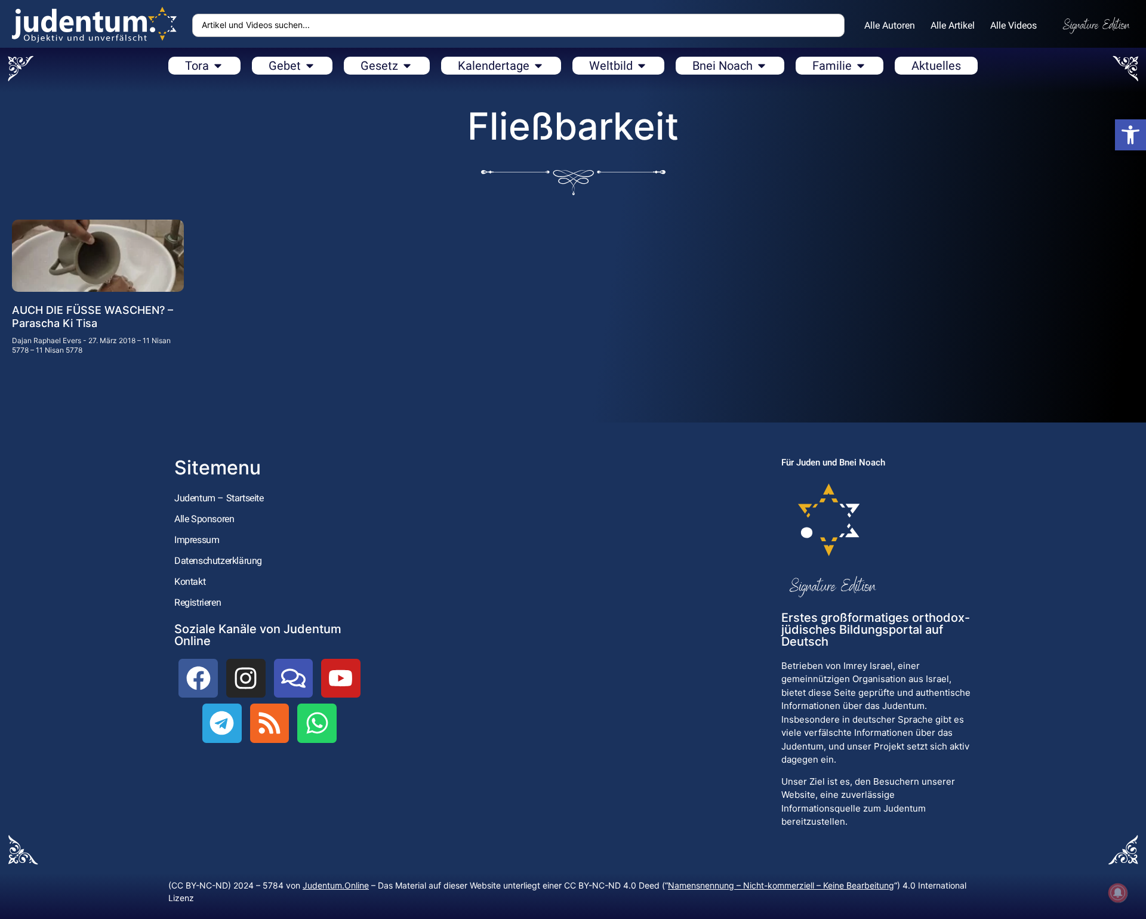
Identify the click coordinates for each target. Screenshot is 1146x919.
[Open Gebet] (310, 66)
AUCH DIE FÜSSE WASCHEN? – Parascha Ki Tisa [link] (92, 316)
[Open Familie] (861, 66)
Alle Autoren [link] (889, 25)
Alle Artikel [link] (953, 25)
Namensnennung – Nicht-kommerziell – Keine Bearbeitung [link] (781, 885)
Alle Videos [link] (1013, 25)
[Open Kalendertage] (538, 66)
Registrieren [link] (197, 602)
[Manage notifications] (1117, 892)
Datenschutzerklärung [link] (218, 560)
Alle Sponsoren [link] (204, 519)
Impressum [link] (196, 539)
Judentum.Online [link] (336, 885)
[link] (1130, 134)
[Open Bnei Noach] (762, 66)
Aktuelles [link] (936, 65)
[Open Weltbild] (642, 66)
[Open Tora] (218, 66)
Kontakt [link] (189, 581)
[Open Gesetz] (407, 66)
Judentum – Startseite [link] (219, 498)
